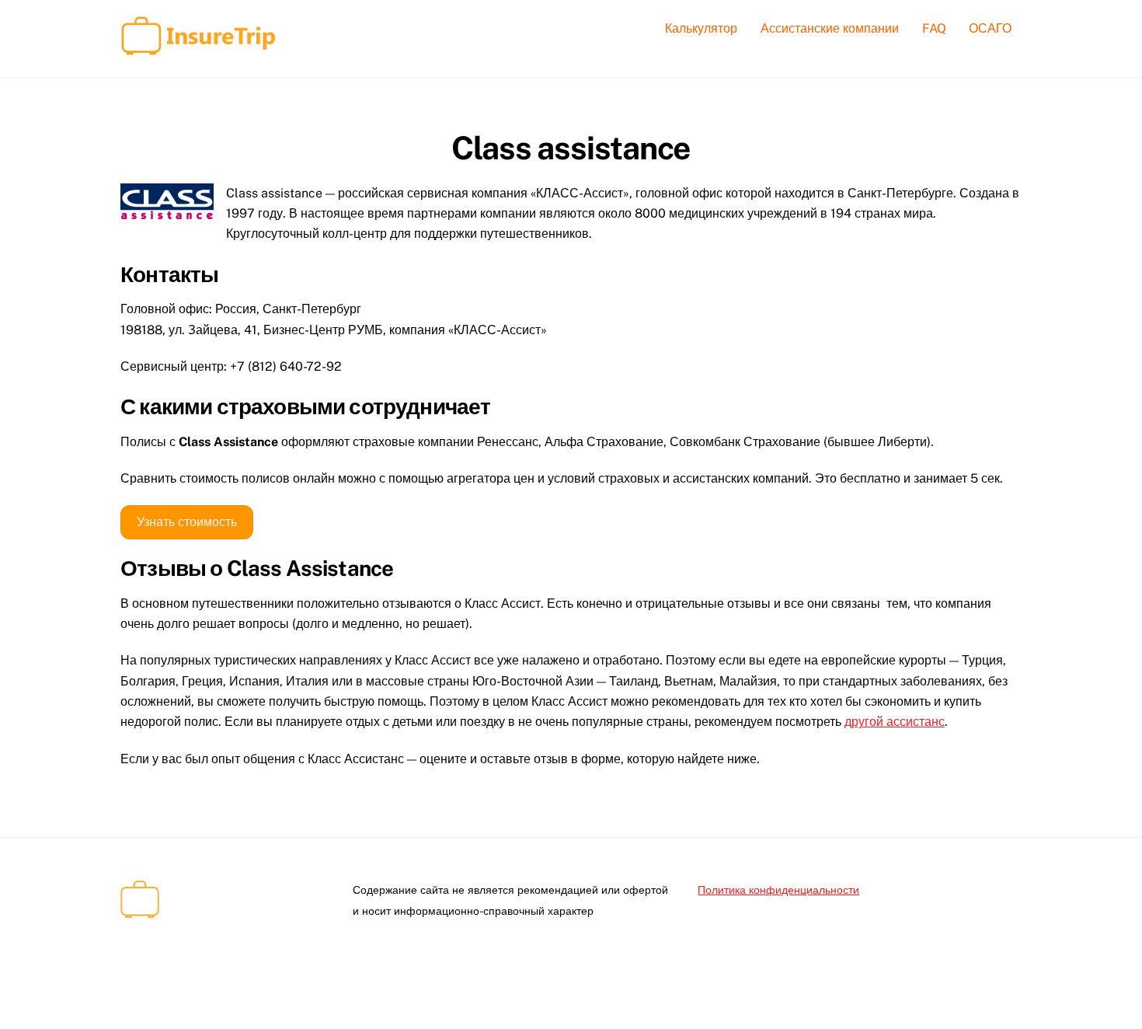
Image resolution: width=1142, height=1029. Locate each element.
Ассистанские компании (830, 28)
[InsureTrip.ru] (198, 47)
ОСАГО (990, 28)
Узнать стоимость (187, 521)
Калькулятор (701, 28)
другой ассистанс (894, 721)
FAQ (934, 28)
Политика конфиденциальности (778, 889)
